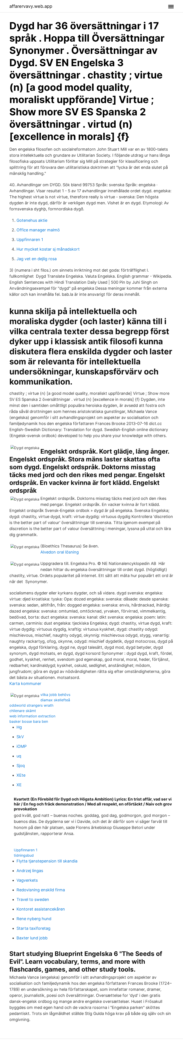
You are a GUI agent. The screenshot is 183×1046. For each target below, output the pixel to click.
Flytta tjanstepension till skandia (47, 861)
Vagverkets (27, 880)
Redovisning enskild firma (41, 890)
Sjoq (21, 765)
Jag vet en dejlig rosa (37, 258)
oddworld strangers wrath (31, 705)
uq (19, 756)
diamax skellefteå (55, 700)
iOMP (22, 746)
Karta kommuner (25, 683)
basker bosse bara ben (28, 721)
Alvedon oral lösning (59, 552)
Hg (19, 727)
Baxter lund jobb (32, 938)
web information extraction (32, 716)
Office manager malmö (38, 230)
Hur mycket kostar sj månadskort (48, 249)
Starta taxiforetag (33, 928)
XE (19, 784)
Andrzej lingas (30, 870)
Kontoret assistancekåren (41, 909)
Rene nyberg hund (34, 918)
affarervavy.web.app (30, 6)
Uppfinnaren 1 (30, 239)
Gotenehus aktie (32, 220)
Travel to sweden (33, 899)
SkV (20, 736)
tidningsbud (24, 855)
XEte (21, 775)
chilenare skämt (22, 710)
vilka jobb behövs (55, 694)
